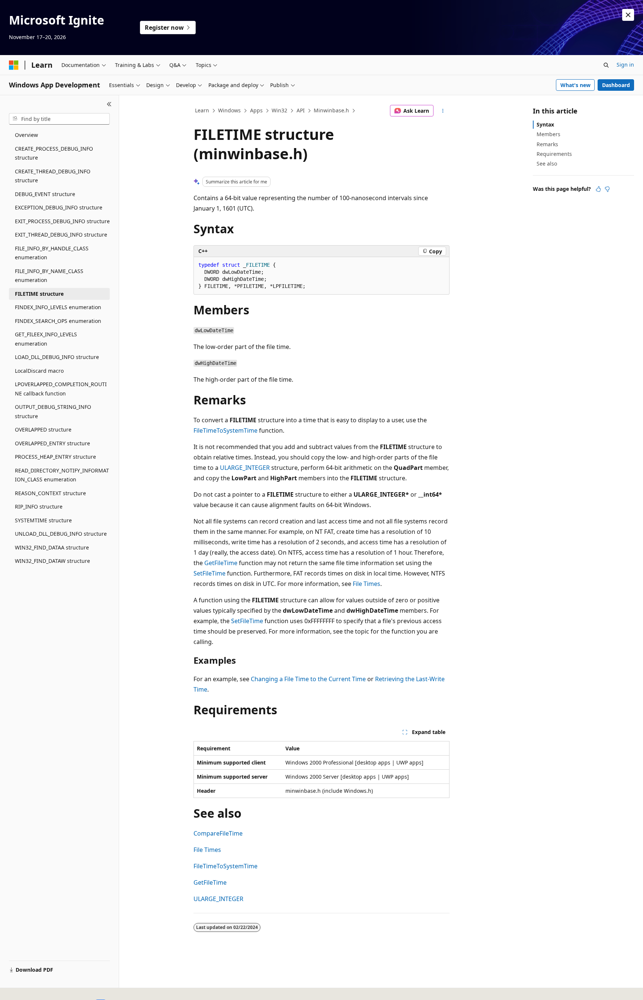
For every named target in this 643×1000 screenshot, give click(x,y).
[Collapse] (109, 104)
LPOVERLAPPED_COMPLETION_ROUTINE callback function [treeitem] (61, 389)
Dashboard (616, 85)
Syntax (545, 124)
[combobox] (59, 119)
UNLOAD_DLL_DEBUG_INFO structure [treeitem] (61, 533)
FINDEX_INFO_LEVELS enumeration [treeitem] (58, 307)
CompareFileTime (218, 833)
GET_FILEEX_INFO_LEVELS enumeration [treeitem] (46, 339)
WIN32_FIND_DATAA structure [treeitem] (52, 547)
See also (547, 163)
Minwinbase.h (331, 110)
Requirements (554, 153)
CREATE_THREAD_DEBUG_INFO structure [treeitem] (52, 176)
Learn (202, 110)
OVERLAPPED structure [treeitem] (43, 429)
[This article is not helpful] (607, 189)
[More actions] (443, 111)
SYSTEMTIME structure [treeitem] (43, 520)
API (301, 110)
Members (548, 134)
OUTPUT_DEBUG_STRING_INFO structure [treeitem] (53, 411)
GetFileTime (220, 563)
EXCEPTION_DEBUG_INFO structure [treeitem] (58, 207)
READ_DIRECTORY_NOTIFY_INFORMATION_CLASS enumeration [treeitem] (62, 475)
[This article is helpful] (598, 189)
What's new (575, 85)
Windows (229, 110)
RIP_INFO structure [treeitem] (39, 506)
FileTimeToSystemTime (225, 430)
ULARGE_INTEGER (245, 468)
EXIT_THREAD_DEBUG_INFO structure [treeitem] (61, 234)
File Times (366, 584)
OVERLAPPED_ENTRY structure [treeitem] (52, 443)
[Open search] (606, 65)
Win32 (279, 110)
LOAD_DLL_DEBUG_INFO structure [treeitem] (57, 356)
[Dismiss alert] (628, 15)
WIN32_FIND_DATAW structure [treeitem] (52, 560)
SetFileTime (209, 573)
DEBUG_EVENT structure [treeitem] (45, 194)
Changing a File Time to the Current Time (308, 679)
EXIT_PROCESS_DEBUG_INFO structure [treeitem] (62, 221)
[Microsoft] (14, 65)
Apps (256, 110)
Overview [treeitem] (26, 134)
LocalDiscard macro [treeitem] (39, 370)
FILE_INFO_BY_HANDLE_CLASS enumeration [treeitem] (52, 253)
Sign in (625, 64)
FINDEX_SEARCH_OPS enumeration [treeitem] (58, 320)
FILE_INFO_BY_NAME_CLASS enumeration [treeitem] (49, 275)
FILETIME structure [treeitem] (39, 293)
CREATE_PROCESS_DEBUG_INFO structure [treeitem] (54, 153)
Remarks (547, 144)
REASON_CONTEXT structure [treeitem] (50, 493)
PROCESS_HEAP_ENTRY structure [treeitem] (55, 456)
